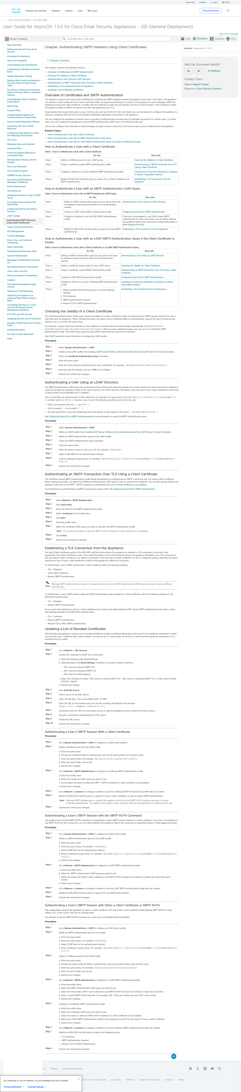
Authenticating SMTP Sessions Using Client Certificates (21, 221)
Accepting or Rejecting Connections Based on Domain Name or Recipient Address (23, 92)
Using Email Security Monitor (20, 227)
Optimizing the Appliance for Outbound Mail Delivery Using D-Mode (22, 298)
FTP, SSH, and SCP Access (19, 314)
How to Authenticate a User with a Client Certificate (71, 134)
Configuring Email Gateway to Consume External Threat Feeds (21, 116)
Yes (188, 71)
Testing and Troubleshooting (20, 291)
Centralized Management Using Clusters (21, 285)
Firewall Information (16, 330)
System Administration (17, 256)
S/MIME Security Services (19, 175)
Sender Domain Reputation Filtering (23, 122)
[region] (41, 1083)
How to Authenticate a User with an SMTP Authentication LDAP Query (79, 138)
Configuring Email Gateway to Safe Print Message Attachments (23, 134)
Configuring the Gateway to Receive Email (23, 70)
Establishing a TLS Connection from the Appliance (70, 86)
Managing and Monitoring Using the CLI (23, 261)
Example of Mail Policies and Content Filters (24, 324)
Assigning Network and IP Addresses (24, 319)
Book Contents (18, 39)
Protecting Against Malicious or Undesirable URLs (21, 154)
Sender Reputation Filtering (19, 76)
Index (9, 338)
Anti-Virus (11, 140)
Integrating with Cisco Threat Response (20, 127)
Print (233, 39)
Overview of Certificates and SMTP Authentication (70, 72)
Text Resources (14, 191)
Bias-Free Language (229, 34)
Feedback (215, 71)
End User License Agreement (20, 334)
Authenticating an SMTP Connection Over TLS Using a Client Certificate (80, 83)
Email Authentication (16, 186)
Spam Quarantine (15, 247)
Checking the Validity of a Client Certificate (67, 76)
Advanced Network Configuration (22, 275)
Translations (202, 38)
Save (188, 39)
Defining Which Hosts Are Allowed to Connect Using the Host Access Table (23, 83)
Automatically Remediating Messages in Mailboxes (19, 181)
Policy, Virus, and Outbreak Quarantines (19, 241)
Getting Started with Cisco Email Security (22, 50)
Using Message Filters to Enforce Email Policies (22, 100)
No (198, 71)
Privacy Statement (12, 1087)
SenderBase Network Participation (22, 267)
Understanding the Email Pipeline (22, 65)
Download (219, 39)
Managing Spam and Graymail (21, 144)
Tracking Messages (16, 236)
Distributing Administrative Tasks (22, 251)
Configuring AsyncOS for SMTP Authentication (144, 212)
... (4, 20)
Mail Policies (12, 106)
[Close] (78, 1079)
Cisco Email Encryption (17, 171)
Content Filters (14, 110)
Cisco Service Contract (209, 88)
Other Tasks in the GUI (17, 271)
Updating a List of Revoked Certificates (65, 90)
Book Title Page (14, 45)
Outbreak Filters (14, 148)
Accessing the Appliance (18, 56)
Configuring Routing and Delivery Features (22, 210)
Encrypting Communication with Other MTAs (21, 203)
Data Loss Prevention (16, 166)
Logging (11, 280)
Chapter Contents (59, 60)
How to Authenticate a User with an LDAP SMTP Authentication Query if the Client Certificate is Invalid (94, 142)
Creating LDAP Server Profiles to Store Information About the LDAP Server (121, 352)
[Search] (64, 38)
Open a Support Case (196, 84)
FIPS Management (15, 231)
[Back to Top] (173, 1056)
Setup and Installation (17, 60)
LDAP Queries (13, 216)
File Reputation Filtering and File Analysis (21, 161)
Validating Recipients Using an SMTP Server (24, 196)
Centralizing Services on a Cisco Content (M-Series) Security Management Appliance (21, 307)
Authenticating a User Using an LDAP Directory (69, 79)
